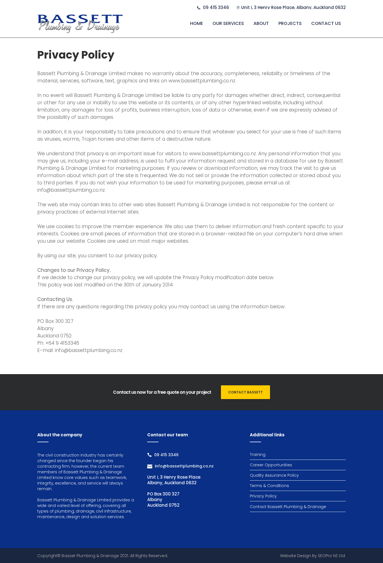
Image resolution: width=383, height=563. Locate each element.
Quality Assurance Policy (274, 475)
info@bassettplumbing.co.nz (184, 466)
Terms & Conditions (269, 485)
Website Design (295, 556)
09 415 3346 (166, 455)
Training (258, 454)
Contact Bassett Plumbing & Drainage (288, 506)
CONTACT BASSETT (245, 392)
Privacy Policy (263, 496)
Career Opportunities (271, 465)
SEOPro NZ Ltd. (332, 556)
